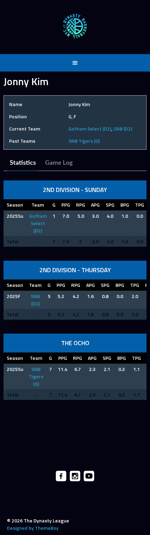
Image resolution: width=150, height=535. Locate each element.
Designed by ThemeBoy (33, 528)
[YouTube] (89, 476)
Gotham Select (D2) (89, 128)
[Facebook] (61, 476)
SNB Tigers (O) (84, 140)
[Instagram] (75, 476)
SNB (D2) (122, 128)
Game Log (59, 163)
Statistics (23, 163)
